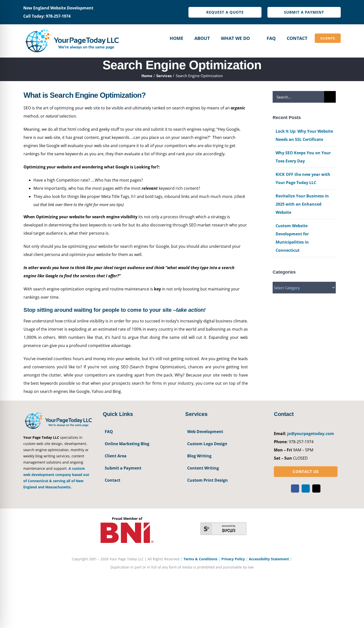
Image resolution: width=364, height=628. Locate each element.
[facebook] (295, 488)
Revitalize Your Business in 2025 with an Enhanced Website (302, 204)
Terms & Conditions (200, 559)
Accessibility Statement (269, 559)
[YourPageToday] (72, 28)
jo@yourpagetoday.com (310, 433)
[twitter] (316, 488)
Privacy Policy (233, 559)
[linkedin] (306, 488)
